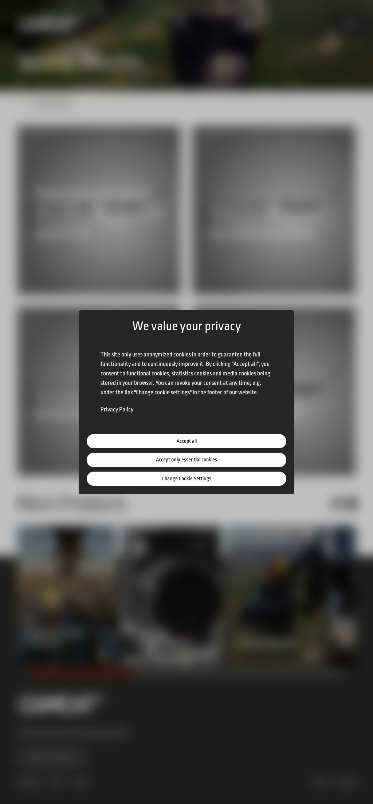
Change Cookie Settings (186, 479)
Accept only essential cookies (186, 460)
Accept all (187, 441)
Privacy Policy (117, 409)
